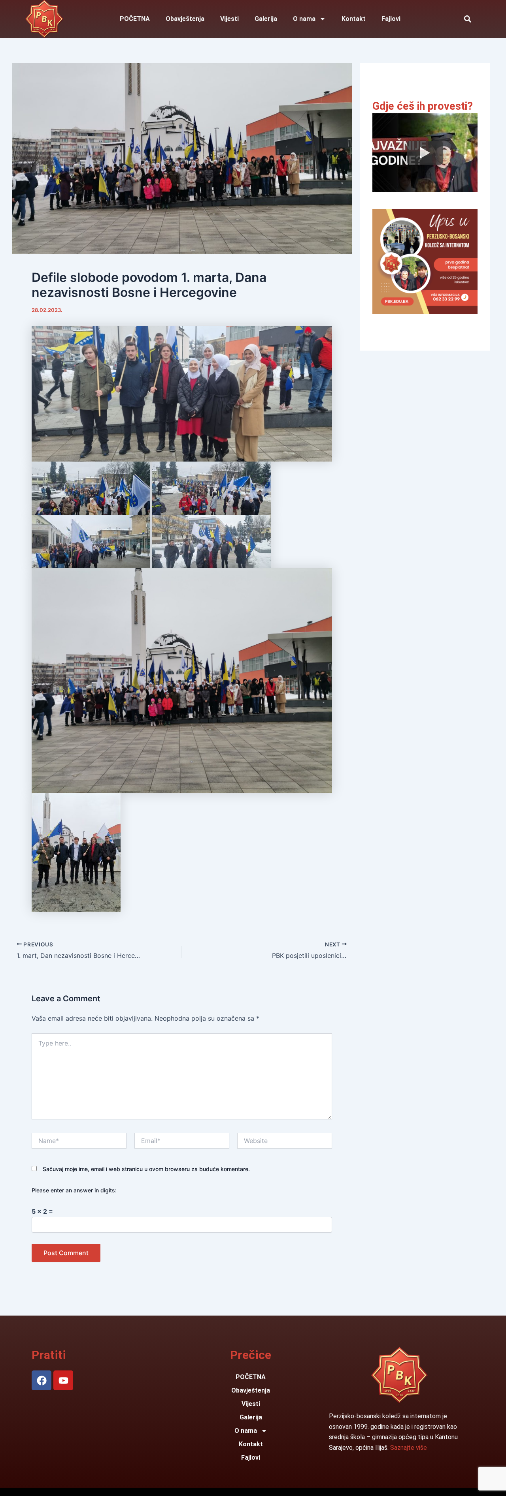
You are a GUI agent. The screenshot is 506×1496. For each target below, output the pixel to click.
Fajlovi (390, 19)
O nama (304, 19)
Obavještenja (185, 19)
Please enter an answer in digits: (74, 1190)
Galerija (266, 19)
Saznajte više (408, 1447)
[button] (467, 19)
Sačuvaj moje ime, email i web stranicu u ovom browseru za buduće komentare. (146, 1169)
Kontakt (354, 19)
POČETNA (135, 19)
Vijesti (229, 19)
